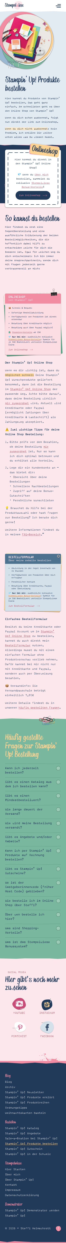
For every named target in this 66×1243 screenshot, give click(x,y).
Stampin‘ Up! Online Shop (30, 389)
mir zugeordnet (17, 403)
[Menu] (58, 6)
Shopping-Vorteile (22, 332)
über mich (41, 174)
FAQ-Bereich (31, 534)
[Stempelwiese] (14, 6)
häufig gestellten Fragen (39, 707)
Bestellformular (17, 645)
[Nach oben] (58, 1228)
